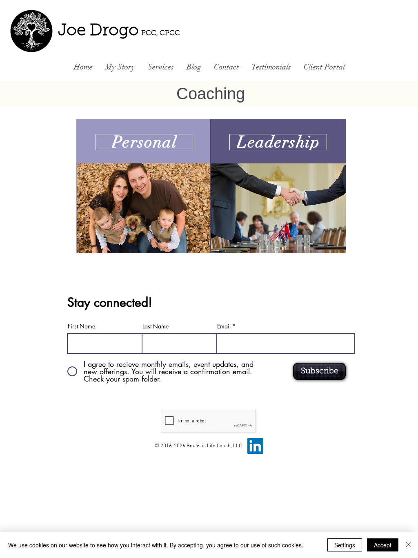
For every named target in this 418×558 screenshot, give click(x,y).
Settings (344, 545)
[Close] (408, 544)
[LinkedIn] (255, 446)
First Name (81, 326)
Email (224, 326)
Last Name (155, 326)
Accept (382, 545)
